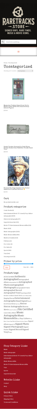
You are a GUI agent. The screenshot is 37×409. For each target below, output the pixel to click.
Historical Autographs (11, 219)
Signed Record (15, 329)
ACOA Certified (9, 277)
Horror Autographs (13, 306)
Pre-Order (7, 244)
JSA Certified (25, 309)
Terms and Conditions (11, 402)
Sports (6, 250)
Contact (6, 383)
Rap (11, 321)
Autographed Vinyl (12, 292)
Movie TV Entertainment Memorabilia (16, 225)
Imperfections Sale (10, 222)
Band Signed (24, 293)
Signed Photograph (13, 326)
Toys (5, 253)
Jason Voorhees (13, 309)
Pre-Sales (7, 247)
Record (15, 321)
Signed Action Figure (22, 321)
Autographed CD (13, 282)
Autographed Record (13, 290)
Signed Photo (22, 323)
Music (6, 228)
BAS (29, 293)
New (18, 318)
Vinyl (10, 332)
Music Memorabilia (10, 234)
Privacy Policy (8, 396)
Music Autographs (9, 231)
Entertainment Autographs (17, 299)
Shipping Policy (8, 399)
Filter (6, 267)
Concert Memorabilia (26, 295)
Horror (23, 303)
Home (5, 63)
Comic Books (8, 210)
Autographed (11, 279)
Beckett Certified (9, 295)
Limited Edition (8, 313)
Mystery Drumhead (10, 238)
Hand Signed (21, 301)
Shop (5, 386)
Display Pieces (9, 298)
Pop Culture (25, 318)
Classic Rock (18, 295)
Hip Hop (17, 304)
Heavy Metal (11, 304)
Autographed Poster (23, 288)
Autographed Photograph (14, 286)
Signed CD (12, 324)
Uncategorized (8, 256)
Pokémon (7, 241)
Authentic (20, 276)
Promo (8, 321)
